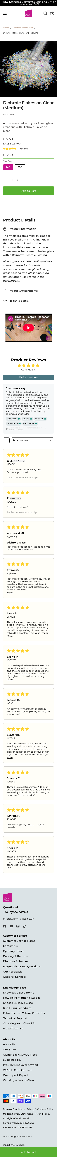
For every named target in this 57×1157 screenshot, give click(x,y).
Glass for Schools (14, 976)
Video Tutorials (13, 1028)
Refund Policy (42, 1113)
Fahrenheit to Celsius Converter (24, 1013)
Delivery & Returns (15, 956)
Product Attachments (23, 290)
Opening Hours (13, 951)
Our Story (9, 1049)
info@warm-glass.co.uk (18, 918)
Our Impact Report (15, 1075)
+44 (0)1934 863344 (15, 912)
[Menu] (5, 13)
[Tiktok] (24, 926)
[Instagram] (17, 926)
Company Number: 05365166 (18, 1123)
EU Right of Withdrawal (16, 1118)
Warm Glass (17, 1145)
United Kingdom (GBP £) (16, 1136)
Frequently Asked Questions (22, 966)
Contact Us (10, 945)
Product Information (20, 229)
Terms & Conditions (13, 1109)
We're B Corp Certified (17, 1070)
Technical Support (15, 1018)
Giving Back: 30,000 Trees (20, 1054)
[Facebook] (4, 926)
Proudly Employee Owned (20, 1064)
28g (20, 167)
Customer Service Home (19, 940)
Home (6, 28)
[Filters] (6, 440)
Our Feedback (12, 971)
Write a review (28, 377)
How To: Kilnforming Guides (21, 997)
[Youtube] (11, 926)
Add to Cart (28, 1152)
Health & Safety (18, 300)
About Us (9, 1044)
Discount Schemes (15, 961)
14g (8, 167)
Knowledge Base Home (18, 992)
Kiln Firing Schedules (17, 1008)
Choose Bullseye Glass (18, 1002)
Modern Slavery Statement (18, 1113)
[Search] (45, 13)
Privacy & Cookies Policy (40, 1109)
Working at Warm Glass (18, 1080)
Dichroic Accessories (22, 28)
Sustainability (12, 1059)
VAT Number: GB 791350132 (17, 1127)
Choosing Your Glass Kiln (19, 1023)
